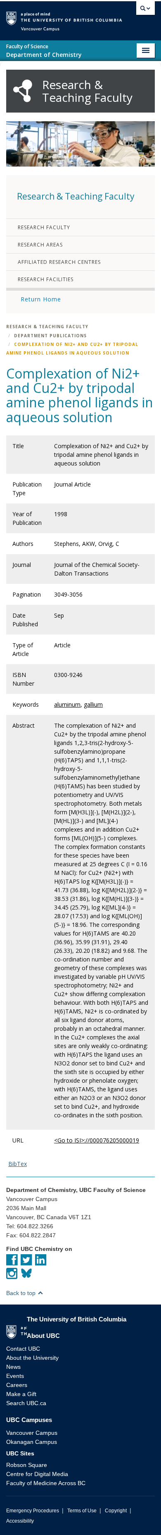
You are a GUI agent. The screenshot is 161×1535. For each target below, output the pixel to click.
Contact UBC (23, 1348)
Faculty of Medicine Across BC (45, 1483)
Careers (16, 1385)
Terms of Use (82, 1511)
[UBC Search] (145, 10)
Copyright (116, 1511)
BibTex (17, 1164)
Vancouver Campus (31, 1432)
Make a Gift (21, 1394)
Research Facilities (45, 279)
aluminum (67, 704)
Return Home (41, 299)
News (13, 1366)
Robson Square (26, 1465)
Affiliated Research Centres (59, 262)
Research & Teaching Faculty (47, 326)
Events (15, 1376)
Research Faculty (44, 227)
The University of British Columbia (127, 17)
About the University (32, 1357)
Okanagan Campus (31, 1442)
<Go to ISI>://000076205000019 (96, 1140)
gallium (93, 704)
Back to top (21, 1293)
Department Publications (50, 335)
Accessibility (20, 1521)
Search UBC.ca (26, 1403)
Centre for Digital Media (37, 1474)
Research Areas (40, 244)
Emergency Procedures (32, 1511)
